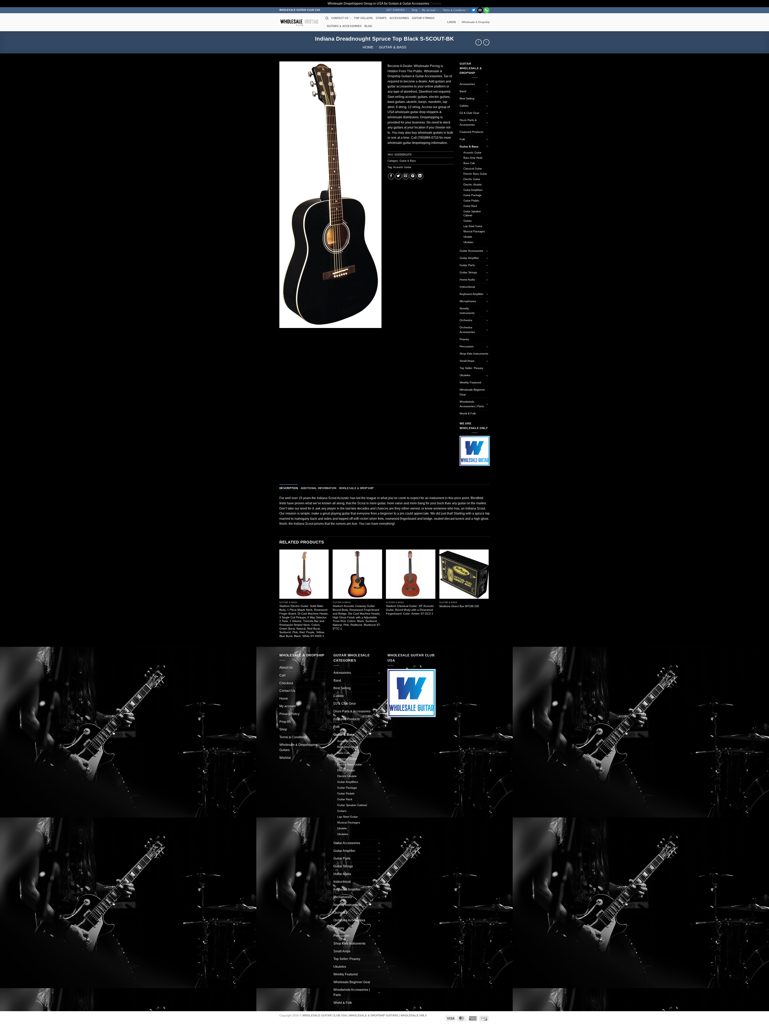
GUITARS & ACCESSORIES (344, 26)
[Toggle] (487, 84)
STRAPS (381, 18)
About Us (286, 667)
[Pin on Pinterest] (413, 176)
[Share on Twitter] (398, 176)
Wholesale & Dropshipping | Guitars (299, 747)
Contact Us (287, 690)
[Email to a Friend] (405, 176)
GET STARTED (395, 10)
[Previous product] (486, 42)
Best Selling (467, 98)
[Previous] (280, 597)
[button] (451, 22)
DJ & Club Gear (469, 112)
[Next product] (478, 42)
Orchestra (466, 320)
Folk (462, 139)
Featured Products (471, 131)
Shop (415, 10)
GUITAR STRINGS (423, 18)
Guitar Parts (467, 265)
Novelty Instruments (467, 311)
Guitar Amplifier (469, 258)
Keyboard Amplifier (471, 294)
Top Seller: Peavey (471, 368)
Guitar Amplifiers (473, 190)
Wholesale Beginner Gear (472, 392)
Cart (282, 675)
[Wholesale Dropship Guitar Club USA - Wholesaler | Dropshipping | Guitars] (299, 22)
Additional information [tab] (318, 488)
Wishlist (285, 757)
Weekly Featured (470, 382)
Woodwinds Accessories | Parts (472, 404)
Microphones (468, 301)
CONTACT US (339, 18)
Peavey (464, 339)
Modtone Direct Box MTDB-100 (459, 606)
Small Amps (467, 360)
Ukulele (467, 236)
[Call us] (486, 10)
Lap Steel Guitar (472, 226)
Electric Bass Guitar (475, 173)
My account (429, 10)
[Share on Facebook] (391, 176)
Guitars (467, 220)
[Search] (326, 18)
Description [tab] (288, 488)
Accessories (467, 84)
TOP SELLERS (363, 18)
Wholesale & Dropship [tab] (356, 488)
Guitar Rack (470, 206)
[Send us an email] (480, 10)
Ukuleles (468, 242)
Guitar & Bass (392, 47)
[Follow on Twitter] (474, 10)
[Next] (488, 597)
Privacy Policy (289, 714)
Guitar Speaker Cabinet (472, 213)
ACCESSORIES (399, 18)
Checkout (286, 683)
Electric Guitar (471, 179)
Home (368, 47)
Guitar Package (472, 195)
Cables (464, 105)
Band (463, 91)
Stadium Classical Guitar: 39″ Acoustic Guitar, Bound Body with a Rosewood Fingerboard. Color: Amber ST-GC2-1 (410, 609)
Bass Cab (469, 163)
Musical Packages (474, 231)
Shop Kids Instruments (474, 353)
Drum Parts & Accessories (468, 122)
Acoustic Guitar (402, 167)
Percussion (467, 346)
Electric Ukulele (472, 184)
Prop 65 (285, 721)
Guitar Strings (468, 272)
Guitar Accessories (471, 250)
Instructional (467, 286)
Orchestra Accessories (467, 330)
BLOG (368, 26)
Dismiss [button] (435, 3)
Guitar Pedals (471, 200)
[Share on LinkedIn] (420, 176)
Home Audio (467, 279)
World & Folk (468, 413)
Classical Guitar (472, 168)
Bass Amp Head (472, 157)
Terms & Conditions (454, 10)
